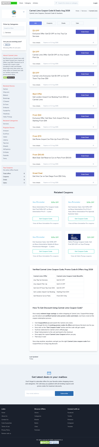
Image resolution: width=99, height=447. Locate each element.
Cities (36, 426)
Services (84, 11)
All (35, 23)
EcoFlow (6, 134)
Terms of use (6, 426)
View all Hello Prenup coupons (81, 256)
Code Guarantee (7, 423)
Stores (37, 413)
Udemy (5, 140)
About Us (4, 416)
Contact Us (5, 419)
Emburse (6, 108)
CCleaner (6, 101)
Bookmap (6, 98)
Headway (6, 114)
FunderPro (6, 111)
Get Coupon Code (45, 219)
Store (21, 3)
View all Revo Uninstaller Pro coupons (45, 223)
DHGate (6, 152)
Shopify (5, 146)
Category (28, 3)
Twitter (70, 416)
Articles (35, 3)
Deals (63, 23)
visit (13, 16)
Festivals (37, 430)
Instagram (71, 423)
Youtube (70, 426)
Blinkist (5, 95)
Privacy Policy (6, 430)
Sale (77, 23)
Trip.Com (6, 143)
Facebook (70, 413)
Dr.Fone (5, 104)
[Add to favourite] (23, 12)
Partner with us (6, 433)
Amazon (6, 131)
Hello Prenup (7, 117)
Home (78, 11)
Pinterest (70, 419)
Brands (37, 419)
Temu (5, 158)
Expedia (6, 155)
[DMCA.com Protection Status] (14, 77)
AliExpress (6, 149)
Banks (36, 423)
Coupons (49, 23)
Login (95, 3)
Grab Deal (85, 32)
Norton (5, 89)
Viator (5, 137)
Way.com (6, 92)
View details (36, 43)
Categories (38, 416)
